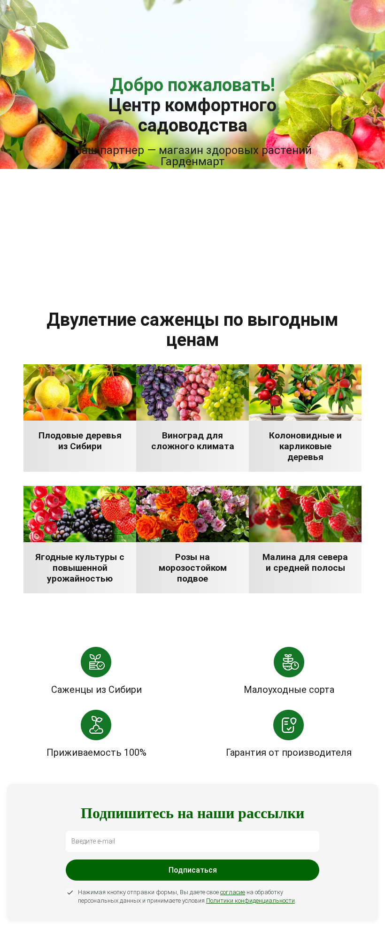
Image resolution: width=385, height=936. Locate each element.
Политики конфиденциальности (250, 900)
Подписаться (193, 870)
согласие (232, 892)
